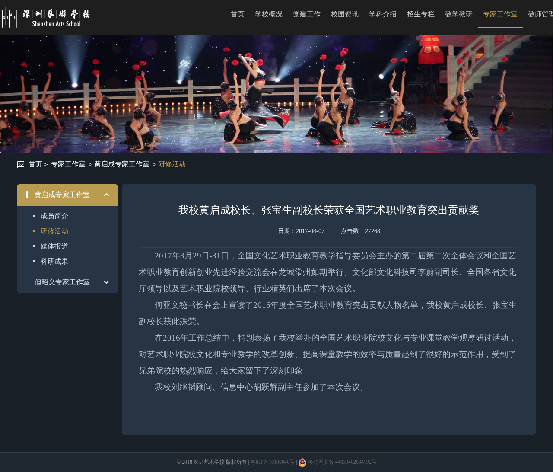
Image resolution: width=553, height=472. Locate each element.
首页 (238, 14)
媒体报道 (54, 246)
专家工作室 (500, 14)
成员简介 (54, 216)
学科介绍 (383, 14)
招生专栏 (421, 14)
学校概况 (269, 14)
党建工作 (307, 14)
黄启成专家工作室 (121, 164)
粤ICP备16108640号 (272, 462)
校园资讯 (345, 14)
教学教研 (459, 14)
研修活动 (172, 164)
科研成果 (54, 261)
